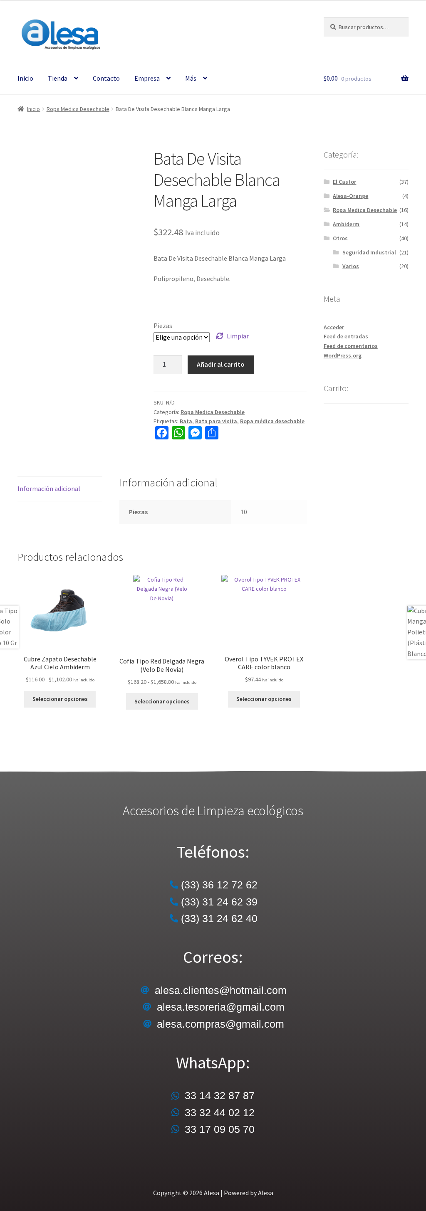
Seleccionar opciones (60, 699)
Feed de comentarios (351, 346)
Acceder (334, 327)
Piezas (163, 325)
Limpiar (238, 336)
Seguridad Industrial (369, 252)
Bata (186, 421)
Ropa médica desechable (272, 421)
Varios (350, 266)
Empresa (147, 78)
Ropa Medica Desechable (78, 109)
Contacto (106, 78)
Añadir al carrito (221, 364)
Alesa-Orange (350, 196)
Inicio (25, 78)
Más (190, 78)
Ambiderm (346, 224)
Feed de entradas (346, 336)
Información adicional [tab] (48, 488)
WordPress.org (343, 355)
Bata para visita (216, 421)
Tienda (57, 78)
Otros (340, 238)
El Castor (344, 181)
